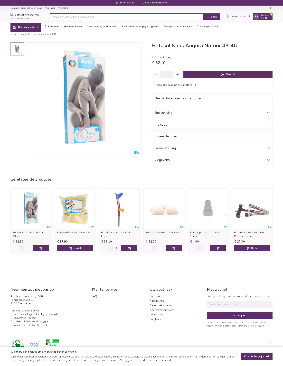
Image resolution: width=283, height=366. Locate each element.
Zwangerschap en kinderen (177, 26)
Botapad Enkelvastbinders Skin (74, 232)
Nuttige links (157, 301)
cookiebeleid (163, 360)
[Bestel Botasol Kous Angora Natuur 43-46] (41, 248)
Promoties (53, 26)
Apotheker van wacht (162, 310)
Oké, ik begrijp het (256, 356)
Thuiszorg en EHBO (207, 26)
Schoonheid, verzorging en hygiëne (140, 26)
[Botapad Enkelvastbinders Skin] (75, 209)
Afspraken (50, 7)
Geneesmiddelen (73, 26)
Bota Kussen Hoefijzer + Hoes (163, 232)
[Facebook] (270, 344)
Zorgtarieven (157, 319)
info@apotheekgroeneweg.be (42, 314)
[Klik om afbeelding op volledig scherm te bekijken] (84, 100)
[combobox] (127, 16)
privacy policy (256, 325)
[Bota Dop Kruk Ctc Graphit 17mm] (208, 209)
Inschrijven (239, 315)
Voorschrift (63, 7)
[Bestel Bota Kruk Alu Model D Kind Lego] (129, 248)
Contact (14, 7)
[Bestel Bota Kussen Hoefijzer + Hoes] (174, 248)
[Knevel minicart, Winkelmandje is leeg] (256, 17)
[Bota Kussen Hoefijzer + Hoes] (164, 209)
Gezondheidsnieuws (31, 7)
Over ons (155, 296)
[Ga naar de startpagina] (26, 16)
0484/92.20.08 (31, 310)
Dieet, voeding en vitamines (101, 26)
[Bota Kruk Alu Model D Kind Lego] (119, 209)
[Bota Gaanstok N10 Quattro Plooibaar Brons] (252, 209)
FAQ (94, 296)
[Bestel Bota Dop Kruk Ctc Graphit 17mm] (218, 248)
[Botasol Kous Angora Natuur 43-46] (31, 209)
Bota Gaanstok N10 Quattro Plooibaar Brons (250, 234)
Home (13, 34)
